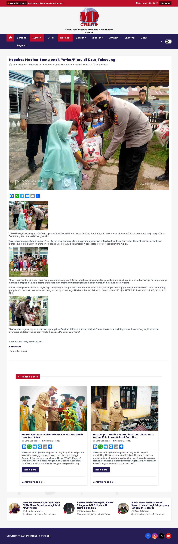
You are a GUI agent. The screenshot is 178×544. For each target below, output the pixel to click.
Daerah (80, 37)
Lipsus (144, 37)
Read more (30, 469)
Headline (33, 64)
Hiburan (96, 37)
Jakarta (43, 64)
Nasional (65, 37)
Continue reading (32, 481)
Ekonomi (130, 37)
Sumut (35, 37)
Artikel (113, 37)
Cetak (51, 37)
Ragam (21, 45)
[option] (34, 508)
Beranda (21, 37)
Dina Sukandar (20, 64)
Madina (51, 64)
